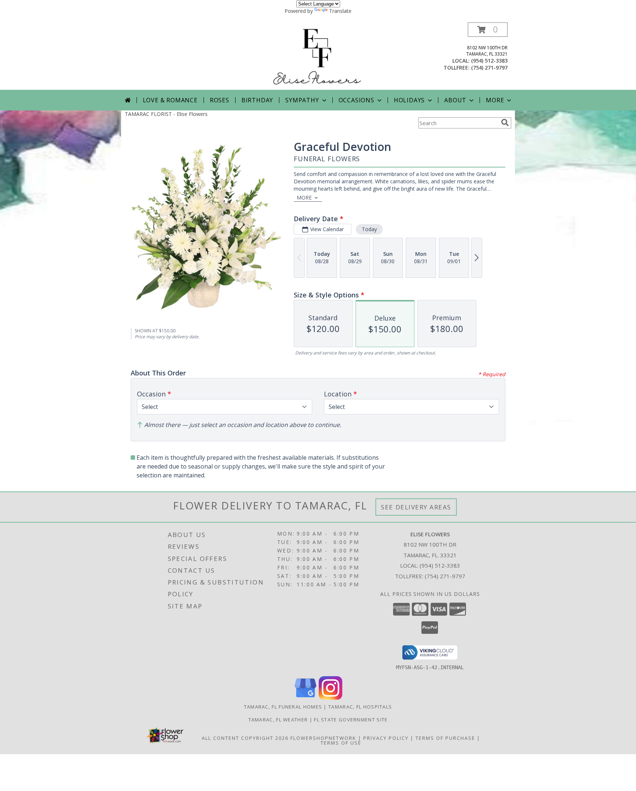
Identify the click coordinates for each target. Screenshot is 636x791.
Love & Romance (170, 100)
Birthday (257, 100)
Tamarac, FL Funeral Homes (283, 706)
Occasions (356, 100)
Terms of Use (341, 742)
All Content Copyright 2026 (245, 738)
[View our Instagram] (330, 697)
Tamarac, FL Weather (278, 719)
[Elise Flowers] (318, 56)
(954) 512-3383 (489, 60)
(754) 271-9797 (489, 67)
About (455, 100)
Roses (219, 100)
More (495, 100)
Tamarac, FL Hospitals (360, 706)
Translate (340, 10)
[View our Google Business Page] (305, 697)
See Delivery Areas (416, 507)
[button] (488, 29)
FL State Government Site (351, 719)
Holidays (409, 100)
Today (369, 229)
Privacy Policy (386, 738)
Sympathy (302, 100)
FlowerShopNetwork (323, 738)
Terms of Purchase (445, 738)
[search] (505, 123)
